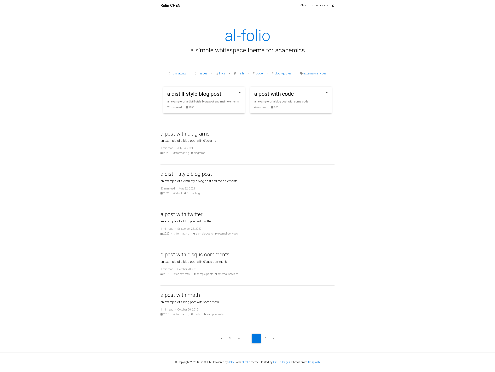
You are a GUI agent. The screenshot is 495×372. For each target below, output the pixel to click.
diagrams (199, 152)
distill (179, 193)
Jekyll (232, 362)
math (240, 73)
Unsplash (314, 362)
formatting (179, 73)
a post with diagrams (185, 134)
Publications (320, 5)
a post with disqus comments (195, 254)
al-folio (246, 362)
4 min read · (262, 107)
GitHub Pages (281, 362)
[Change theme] (332, 4)
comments (183, 274)
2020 (166, 233)
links (222, 73)
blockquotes (283, 73)
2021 (191, 107)
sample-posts (204, 233)
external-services (315, 73)
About (304, 5)
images (202, 73)
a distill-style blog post (186, 174)
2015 (276, 107)
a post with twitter (181, 214)
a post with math (180, 295)
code (259, 73)
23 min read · (176, 107)
